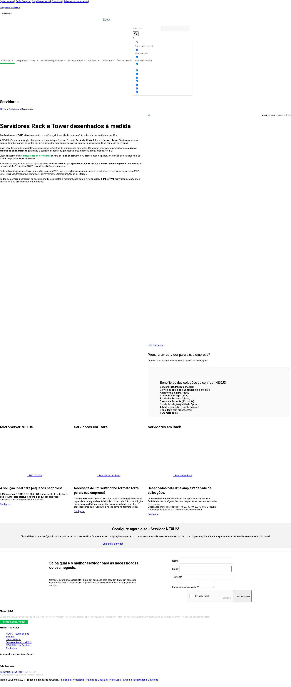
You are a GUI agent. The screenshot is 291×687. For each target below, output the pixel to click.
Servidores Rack (183, 475)
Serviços (92, 60)
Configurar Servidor (113, 543)
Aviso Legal (115, 679)
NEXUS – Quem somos (17, 633)
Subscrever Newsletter (76, 1)
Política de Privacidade (71, 679)
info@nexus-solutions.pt (10, 8)
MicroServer (35, 475)
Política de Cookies (96, 679)
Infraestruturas (75, 60)
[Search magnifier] (136, 33)
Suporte (10, 636)
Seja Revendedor (41, 1)
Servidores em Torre (109, 475)
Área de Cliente (124, 60)
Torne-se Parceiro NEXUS (19, 642)
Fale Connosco (156, 345)
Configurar (5, 504)
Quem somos (7, 1)
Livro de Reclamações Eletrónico (140, 679)
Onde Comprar (23, 1)
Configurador (108, 60)
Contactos (57, 1)
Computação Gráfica (25, 60)
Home (3, 109)
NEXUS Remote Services (18, 645)
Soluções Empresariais (52, 60)
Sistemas (5, 60)
